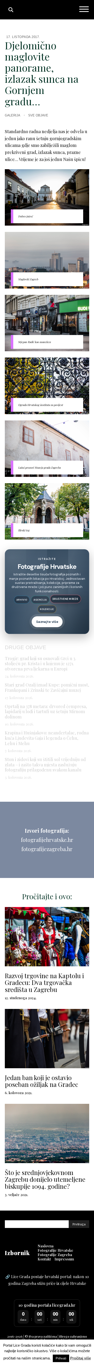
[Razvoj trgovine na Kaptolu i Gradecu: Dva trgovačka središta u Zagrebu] (47, 936)
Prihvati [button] (61, 1358)
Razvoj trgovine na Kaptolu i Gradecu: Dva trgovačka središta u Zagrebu (44, 982)
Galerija (12, 115)
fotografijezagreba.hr (47, 849)
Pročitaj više (80, 1358)
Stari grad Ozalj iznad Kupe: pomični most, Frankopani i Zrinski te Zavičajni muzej (47, 687)
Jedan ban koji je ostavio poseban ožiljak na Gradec (41, 1081)
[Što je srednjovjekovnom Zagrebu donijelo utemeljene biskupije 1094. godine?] (47, 1133)
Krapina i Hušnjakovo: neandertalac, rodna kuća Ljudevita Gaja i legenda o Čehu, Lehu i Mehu (47, 738)
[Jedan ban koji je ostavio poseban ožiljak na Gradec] (47, 1038)
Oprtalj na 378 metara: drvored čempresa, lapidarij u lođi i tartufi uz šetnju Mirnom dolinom (46, 711)
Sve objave (38, 115)
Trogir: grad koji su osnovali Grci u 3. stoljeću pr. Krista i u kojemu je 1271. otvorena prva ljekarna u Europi (40, 664)
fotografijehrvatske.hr (47, 839)
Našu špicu (74, 159)
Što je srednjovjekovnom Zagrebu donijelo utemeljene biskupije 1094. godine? (45, 1179)
